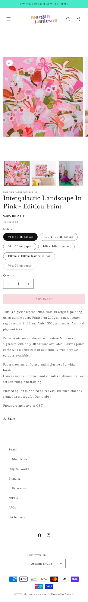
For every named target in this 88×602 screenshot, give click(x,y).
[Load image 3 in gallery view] (71, 173)
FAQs (12, 507)
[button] (8, 19)
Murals (13, 497)
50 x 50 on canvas (20, 236)
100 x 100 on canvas (58, 236)
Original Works (19, 469)
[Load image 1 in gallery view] (16, 173)
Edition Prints (18, 459)
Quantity (8, 275)
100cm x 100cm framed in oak (29, 256)
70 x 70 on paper (22, 267)
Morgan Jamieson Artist (37, 594)
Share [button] (11, 418)
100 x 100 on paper (56, 246)
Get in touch (17, 517)
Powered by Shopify (62, 594)
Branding (15, 478)
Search (13, 449)
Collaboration (18, 488)
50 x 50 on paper (20, 246)
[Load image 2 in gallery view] (43, 173)
